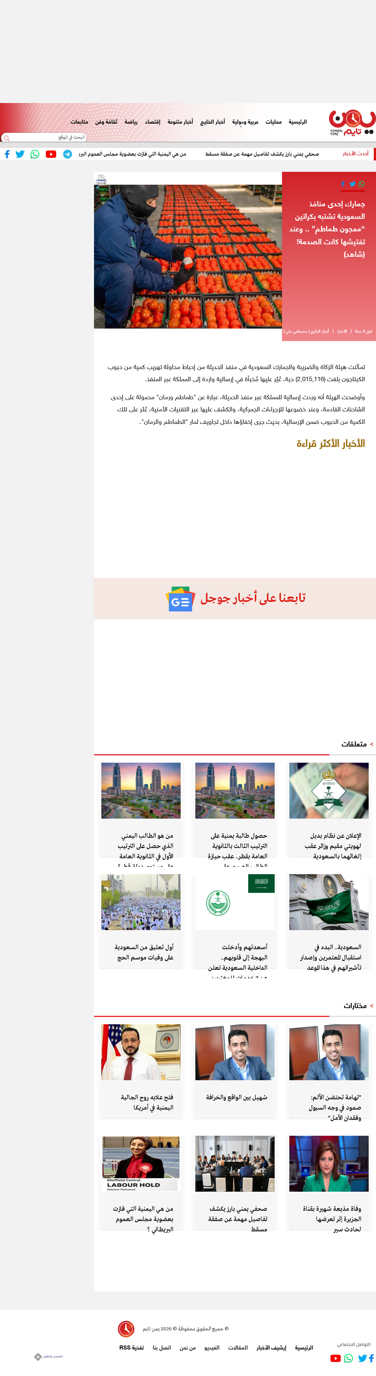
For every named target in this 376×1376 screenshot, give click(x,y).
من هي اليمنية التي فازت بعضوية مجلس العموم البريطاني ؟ (145, 154)
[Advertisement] (188, 51)
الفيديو (212, 1347)
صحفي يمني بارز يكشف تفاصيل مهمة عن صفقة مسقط (282, 154)
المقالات (238, 1347)
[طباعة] (101, 180)
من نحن (188, 1347)
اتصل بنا (162, 1347)
